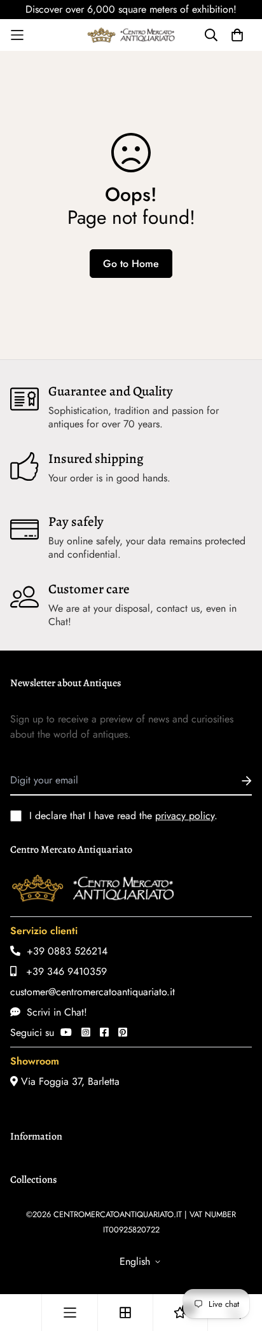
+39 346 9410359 (62, 971)
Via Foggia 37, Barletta (69, 1081)
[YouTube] (66, 1032)
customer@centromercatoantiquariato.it (92, 991)
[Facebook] (104, 1032)
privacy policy (184, 815)
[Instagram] (85, 1032)
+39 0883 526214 (63, 951)
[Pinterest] (122, 1032)
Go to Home (131, 263)
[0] (180, 1312)
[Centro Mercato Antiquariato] (131, 35)
